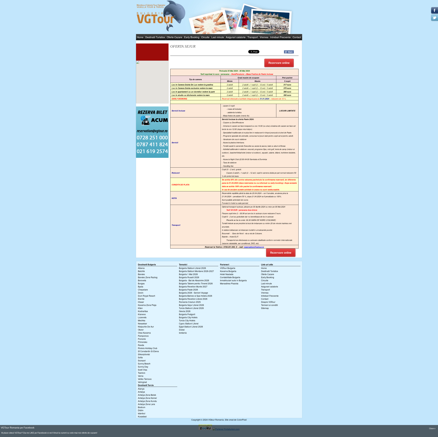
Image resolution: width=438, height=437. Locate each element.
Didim (140, 410)
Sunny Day (143, 366)
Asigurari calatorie (236, 37)
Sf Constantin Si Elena (148, 351)
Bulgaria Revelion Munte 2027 (193, 286)
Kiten (140, 308)
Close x (432, 428)
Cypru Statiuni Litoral (188, 323)
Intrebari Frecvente (280, 37)
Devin (140, 292)
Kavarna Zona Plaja (147, 304)
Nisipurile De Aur (146, 326)
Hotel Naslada (226, 274)
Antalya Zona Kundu (147, 401)
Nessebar (142, 323)
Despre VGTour (268, 301)
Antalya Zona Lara (146, 404)
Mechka (141, 320)
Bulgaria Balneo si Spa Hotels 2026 (195, 295)
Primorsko (142, 341)
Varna (140, 375)
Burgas (141, 283)
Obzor (141, 329)
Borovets (142, 280)
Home (140, 37)
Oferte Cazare (174, 37)
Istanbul (141, 413)
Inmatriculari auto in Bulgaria (233, 280)
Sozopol (142, 360)
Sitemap (265, 308)
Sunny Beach (144, 363)
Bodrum (141, 407)
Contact (297, 37)
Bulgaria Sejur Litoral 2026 (191, 304)
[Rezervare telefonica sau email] (152, 156)
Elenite (141, 298)
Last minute (217, 37)
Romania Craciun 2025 (190, 301)
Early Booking (191, 37)
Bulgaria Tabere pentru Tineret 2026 (196, 283)
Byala (140, 286)
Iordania (183, 332)
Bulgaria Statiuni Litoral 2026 (192, 268)
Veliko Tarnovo (145, 378)
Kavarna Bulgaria (228, 271)
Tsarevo (141, 372)
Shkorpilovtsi (144, 354)
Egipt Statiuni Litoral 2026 (191, 326)
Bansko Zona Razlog (147, 277)
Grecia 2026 (184, 311)
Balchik (141, 271)
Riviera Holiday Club (147, 348)
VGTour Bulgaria (227, 268)
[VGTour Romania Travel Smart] (161, 30)
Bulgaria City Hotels (188, 317)
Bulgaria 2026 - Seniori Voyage (193, 292)
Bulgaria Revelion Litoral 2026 (193, 298)
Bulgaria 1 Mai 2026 (188, 274)
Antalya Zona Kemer (147, 397)
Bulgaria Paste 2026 (188, 289)
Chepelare (143, 289)
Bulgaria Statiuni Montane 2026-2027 (196, 271)
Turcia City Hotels (187, 320)
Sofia (140, 357)
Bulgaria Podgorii (187, 314)
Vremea (264, 37)
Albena (141, 268)
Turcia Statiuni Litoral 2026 (191, 308)
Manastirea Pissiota (229, 283)
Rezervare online (279, 63)
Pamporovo (143, 335)
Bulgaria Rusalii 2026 (189, 277)
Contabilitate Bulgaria (230, 277)
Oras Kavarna (144, 332)
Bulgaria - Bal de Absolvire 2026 (194, 280)
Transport (252, 37)
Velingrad (142, 382)
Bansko (141, 274)
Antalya (141, 391)
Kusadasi (142, 416)
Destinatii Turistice (155, 37)
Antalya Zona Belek (147, 394)
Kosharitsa (143, 311)
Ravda (141, 345)
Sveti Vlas (142, 369)
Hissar (141, 301)
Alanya (141, 388)
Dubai (182, 329)
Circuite (205, 37)
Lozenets (142, 317)
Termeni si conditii (269, 304)
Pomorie (142, 338)
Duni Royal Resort (146, 295)
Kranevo (142, 314)
